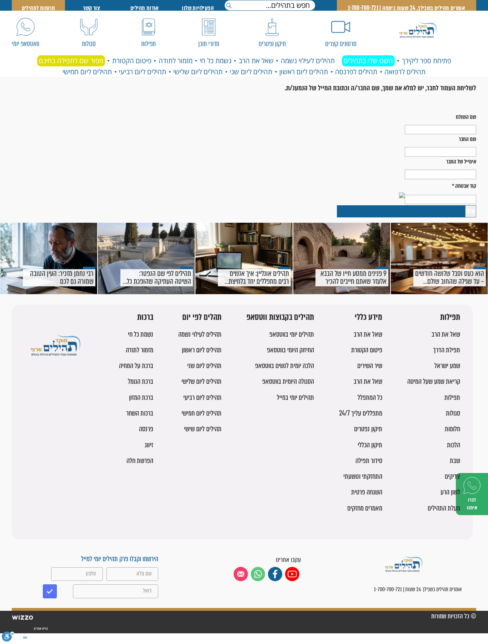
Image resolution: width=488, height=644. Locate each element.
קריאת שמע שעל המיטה (433, 381)
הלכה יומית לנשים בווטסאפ (284, 366)
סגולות (453, 413)
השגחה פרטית (366, 492)
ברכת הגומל (140, 381)
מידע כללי (368, 317)
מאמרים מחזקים (364, 508)
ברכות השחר (139, 413)
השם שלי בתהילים (368, 60)
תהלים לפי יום (201, 317)
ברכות (145, 317)
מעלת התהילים (444, 508)
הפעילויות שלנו (198, 8)
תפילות (450, 317)
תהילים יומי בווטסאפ (291, 334)
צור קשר (91, 8)
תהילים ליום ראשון (303, 71)
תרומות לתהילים (38, 8)
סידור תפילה (368, 461)
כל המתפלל (370, 397)
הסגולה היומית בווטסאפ (288, 381)
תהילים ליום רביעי (142, 71)
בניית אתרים (40, 628)
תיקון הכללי (370, 445)
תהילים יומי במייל (295, 397)
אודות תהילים (144, 8)
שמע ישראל (447, 366)
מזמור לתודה (176, 60)
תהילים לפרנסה (356, 71)
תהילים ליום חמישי (87, 71)
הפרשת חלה (139, 461)
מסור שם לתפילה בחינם (71, 60)
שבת (455, 461)
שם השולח (466, 117)
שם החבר (467, 139)
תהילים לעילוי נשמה (308, 60)
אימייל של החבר (461, 161)
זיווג (149, 445)
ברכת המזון (141, 397)
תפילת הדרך (446, 350)
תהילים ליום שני (251, 71)
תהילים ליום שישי (202, 429)
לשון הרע (450, 492)
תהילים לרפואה (404, 71)
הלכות (453, 445)
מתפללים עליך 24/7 (360, 413)
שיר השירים (369, 366)
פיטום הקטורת (131, 60)
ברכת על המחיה (136, 366)
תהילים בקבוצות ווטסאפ (280, 317)
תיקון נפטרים (368, 429)
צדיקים (452, 476)
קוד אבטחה (464, 186)
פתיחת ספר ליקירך (426, 60)
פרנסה (146, 429)
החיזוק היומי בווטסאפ (290, 350)
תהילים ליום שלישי (198, 71)
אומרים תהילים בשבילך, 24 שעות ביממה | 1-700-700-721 (406, 8)
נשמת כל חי (215, 60)
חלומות (452, 429)
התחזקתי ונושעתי (362, 476)
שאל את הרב (256, 60)
